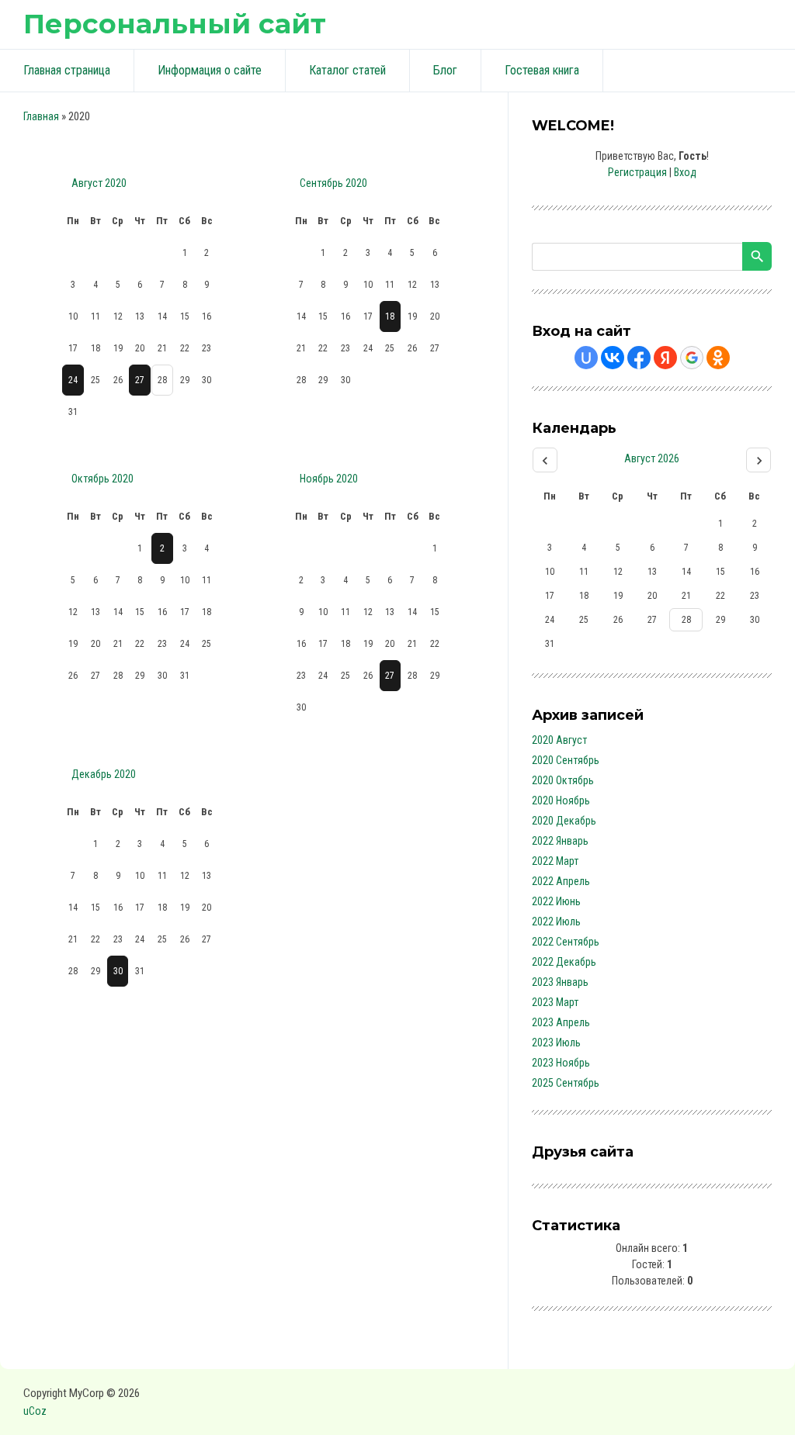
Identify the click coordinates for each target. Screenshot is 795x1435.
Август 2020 (99, 183)
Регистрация (637, 172)
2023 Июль (556, 1042)
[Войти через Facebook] (639, 357)
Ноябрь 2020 (329, 478)
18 (389, 316)
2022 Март (555, 861)
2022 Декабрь (564, 962)
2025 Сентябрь (565, 1083)
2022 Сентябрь (565, 941)
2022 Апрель (561, 881)
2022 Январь (560, 841)
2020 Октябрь (563, 780)
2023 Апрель (561, 1022)
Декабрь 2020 (103, 774)
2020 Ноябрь (561, 800)
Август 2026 (651, 458)
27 (139, 380)
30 (118, 971)
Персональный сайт (174, 23)
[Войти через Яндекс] (665, 357)
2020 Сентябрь (565, 760)
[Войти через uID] (586, 357)
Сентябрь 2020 (333, 183)
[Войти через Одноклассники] (718, 357)
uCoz (35, 1411)
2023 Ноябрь (561, 1062)
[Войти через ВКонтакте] (612, 357)
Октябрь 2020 (102, 478)
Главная (41, 116)
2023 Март (555, 1002)
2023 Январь (560, 982)
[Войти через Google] (691, 357)
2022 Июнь (556, 901)
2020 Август (559, 740)
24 (73, 380)
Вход (685, 172)
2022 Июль (556, 921)
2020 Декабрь (564, 820)
